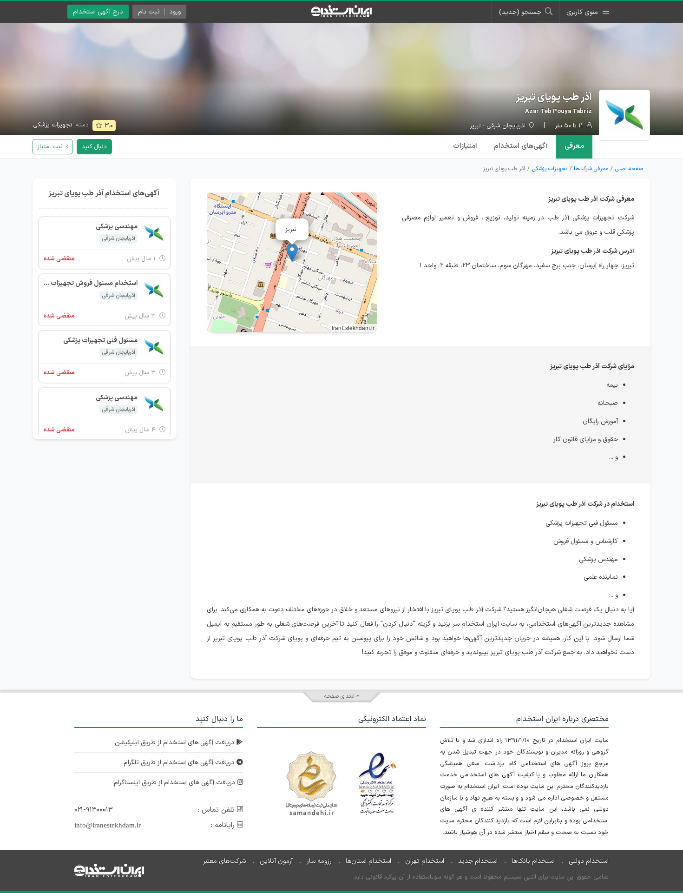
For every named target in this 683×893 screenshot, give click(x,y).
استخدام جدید (478, 861)
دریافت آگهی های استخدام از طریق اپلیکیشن (175, 742)
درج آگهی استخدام (98, 12)
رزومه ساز (319, 861)
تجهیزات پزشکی (52, 125)
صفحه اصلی (629, 169)
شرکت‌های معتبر (224, 861)
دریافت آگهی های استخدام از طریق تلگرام (180, 762)
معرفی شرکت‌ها (591, 169)
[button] (292, 252)
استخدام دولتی (589, 861)
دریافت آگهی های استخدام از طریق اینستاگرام (175, 782)
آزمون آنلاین (276, 861)
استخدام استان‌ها (368, 861)
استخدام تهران (424, 861)
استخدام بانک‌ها (533, 861)
